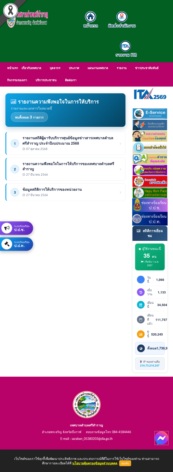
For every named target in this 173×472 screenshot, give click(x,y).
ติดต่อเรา (70, 80)
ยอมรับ (125, 463)
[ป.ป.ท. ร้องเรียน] (150, 218)
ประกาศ (74, 68)
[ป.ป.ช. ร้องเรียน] (150, 204)
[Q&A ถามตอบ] (150, 158)
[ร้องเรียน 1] (150, 124)
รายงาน (122, 68)
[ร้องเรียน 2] (150, 135)
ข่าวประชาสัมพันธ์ (147, 68)
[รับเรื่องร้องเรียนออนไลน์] (150, 181)
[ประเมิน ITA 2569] (150, 93)
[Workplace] (150, 192)
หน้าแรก (12, 68)
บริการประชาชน (46, 80)
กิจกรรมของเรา (17, 80)
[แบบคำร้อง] (150, 147)
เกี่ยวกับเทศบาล (31, 68)
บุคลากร (55, 68)
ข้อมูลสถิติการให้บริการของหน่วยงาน (52, 189)
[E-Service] (150, 113)
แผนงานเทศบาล (98, 68)
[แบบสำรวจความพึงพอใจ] (150, 169)
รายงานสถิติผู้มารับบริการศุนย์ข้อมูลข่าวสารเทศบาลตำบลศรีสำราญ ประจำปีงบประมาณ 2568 (68, 140)
